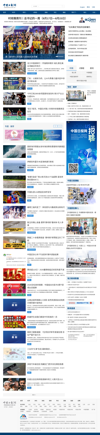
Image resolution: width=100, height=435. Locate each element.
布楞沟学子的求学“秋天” (74, 284)
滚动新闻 (30, 187)
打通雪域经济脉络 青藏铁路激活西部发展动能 (79, 111)
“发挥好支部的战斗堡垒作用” (46, 23)
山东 (89, 404)
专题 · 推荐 (9, 126)
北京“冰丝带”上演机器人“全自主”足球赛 (77, 297)
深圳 (79, 406)
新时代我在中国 (82, 81)
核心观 (74, 72)
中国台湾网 (78, 409)
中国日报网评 (74, 76)
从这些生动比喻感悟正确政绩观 (30, 23)
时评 (13, 12)
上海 (64, 404)
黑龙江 (59, 404)
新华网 (36, 409)
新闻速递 (71, 308)
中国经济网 (70, 409)
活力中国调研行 (32, 73)
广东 (31, 406)
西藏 (65, 406)
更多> (70, 60)
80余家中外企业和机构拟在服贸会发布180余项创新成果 (81, 294)
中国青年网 (62, 409)
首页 (4, 12)
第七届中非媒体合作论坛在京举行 (76, 331)
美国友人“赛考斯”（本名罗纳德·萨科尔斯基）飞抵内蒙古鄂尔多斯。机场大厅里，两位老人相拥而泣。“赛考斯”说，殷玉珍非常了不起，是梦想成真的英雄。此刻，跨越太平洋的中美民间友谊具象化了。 (45, 244)
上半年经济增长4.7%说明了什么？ (77, 45)
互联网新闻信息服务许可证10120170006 (48, 415)
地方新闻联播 (73, 278)
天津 (34, 404)
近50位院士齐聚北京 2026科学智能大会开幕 (78, 324)
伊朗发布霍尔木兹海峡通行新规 (40, 162)
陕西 (70, 406)
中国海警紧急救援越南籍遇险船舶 (76, 299)
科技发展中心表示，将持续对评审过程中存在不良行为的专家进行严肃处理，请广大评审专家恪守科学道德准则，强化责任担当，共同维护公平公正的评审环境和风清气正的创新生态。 (45, 339)
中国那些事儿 (73, 208)
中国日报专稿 (31, 232)
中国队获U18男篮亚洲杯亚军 (39, 192)
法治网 (51, 411)
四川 (50, 406)
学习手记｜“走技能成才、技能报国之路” (61, 21)
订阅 (93, 7)
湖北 (21, 406)
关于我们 (6, 407)
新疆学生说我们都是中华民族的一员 (42, 317)
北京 (29, 404)
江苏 (69, 404)
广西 (36, 406)
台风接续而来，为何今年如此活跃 (77, 48)
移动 (88, 7)
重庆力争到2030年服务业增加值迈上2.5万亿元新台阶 (81, 292)
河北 (39, 404)
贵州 (55, 406)
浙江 (74, 404)
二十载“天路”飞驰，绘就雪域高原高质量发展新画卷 (80, 108)
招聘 (79, 400)
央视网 (54, 409)
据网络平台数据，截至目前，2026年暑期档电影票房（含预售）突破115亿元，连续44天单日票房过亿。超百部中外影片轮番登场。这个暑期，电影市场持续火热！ (46, 275)
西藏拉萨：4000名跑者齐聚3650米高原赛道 (78, 314)
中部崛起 (89, 72)
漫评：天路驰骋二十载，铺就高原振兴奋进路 (79, 114)
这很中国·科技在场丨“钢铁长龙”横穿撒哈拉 (80, 34)
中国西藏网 (86, 409)
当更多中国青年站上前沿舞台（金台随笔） (80, 31)
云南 (60, 406)
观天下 (74, 12)
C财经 (35, 12)
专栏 (55, 12)
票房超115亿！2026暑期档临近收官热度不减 (45, 270)
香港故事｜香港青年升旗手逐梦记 (77, 41)
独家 (72, 400)
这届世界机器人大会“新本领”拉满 (77, 185)
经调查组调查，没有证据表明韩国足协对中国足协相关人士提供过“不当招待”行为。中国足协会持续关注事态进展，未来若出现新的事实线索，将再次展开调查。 (45, 260)
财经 (43, 400)
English (82, 7)
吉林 (54, 404)
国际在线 (48, 409)
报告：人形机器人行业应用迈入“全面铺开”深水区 (80, 282)
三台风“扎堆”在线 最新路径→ (39, 349)
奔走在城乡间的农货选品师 (75, 52)
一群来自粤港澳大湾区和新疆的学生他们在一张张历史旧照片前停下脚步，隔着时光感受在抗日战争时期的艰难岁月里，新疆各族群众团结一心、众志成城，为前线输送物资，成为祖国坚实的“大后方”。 (45, 322)
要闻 (29, 103)
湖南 (26, 406)
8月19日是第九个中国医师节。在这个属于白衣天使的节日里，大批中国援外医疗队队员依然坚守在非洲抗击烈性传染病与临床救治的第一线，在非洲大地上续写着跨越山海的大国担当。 (81, 271)
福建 (79, 404)
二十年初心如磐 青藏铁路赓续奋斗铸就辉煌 (78, 116)
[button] (57, 56)
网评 (75, 87)
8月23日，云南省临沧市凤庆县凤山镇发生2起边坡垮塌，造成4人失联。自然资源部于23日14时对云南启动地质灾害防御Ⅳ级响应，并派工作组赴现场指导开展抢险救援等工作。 (46, 307)
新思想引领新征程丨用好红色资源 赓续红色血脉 (16, 21)
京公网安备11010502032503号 (35, 417)
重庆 (45, 406)
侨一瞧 (29, 88)
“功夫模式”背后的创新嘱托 (79, 27)
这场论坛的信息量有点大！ (74, 312)
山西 (44, 404)
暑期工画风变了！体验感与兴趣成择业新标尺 (46, 207)
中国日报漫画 (73, 181)
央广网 (93, 409)
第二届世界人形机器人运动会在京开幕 (21, 57)
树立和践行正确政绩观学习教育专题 (78, 55)
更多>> (34, 394)
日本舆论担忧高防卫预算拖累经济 (77, 38)
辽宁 (49, 404)
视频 (46, 12)
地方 (85, 12)
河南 (93, 404)
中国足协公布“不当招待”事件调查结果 (43, 254)
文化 (93, 12)
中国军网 (28, 411)
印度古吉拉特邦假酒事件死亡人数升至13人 (45, 379)
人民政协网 (44, 411)
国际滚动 (30, 170)
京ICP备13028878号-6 (62, 417)
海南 (41, 406)
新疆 (75, 406)
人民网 (30, 409)
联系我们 (11, 407)
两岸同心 (89, 76)
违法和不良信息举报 (33, 415)
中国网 (42, 409)
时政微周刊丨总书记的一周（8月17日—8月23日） (38, 18)
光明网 (22, 411)
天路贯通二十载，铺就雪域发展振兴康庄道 (78, 119)
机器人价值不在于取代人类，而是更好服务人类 (79, 106)
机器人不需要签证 (72, 103)
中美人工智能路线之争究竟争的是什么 (91, 92)
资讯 (24, 12)
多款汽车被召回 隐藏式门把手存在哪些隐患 (45, 364)
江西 (84, 404)
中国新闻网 (36, 411)
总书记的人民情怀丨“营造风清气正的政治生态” (40, 21)
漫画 (64, 12)
